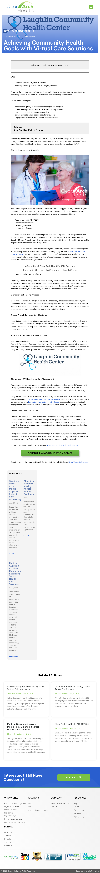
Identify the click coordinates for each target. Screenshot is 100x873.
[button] (91, 7)
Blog (7, 31)
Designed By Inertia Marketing (87, 871)
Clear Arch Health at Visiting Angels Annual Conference (30, 487)
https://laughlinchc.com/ (78, 462)
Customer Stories (22, 31)
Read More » (13, 554)
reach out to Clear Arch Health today (62, 445)
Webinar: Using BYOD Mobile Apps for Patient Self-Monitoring (15, 490)
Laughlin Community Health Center (44, 402)
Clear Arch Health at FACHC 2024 (72, 724)
